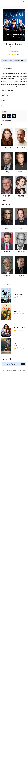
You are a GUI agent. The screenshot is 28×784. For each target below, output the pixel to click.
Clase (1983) (17, 311)
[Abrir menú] (26, 2)
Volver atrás (15, 6)
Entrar (23, 363)
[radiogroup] (14, 112)
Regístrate (5, 60)
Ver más (4, 200)
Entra (10, 60)
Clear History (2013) (19, 328)
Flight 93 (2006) (18, 294)
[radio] (4, 112)
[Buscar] (24, 1)
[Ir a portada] (2, 1)
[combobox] (14, 65)
